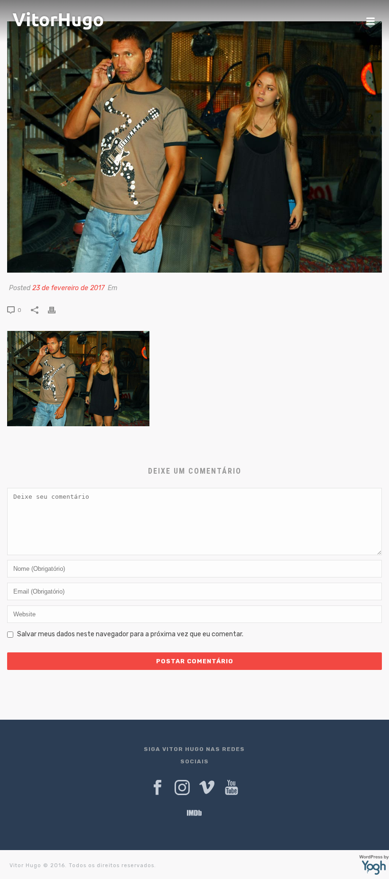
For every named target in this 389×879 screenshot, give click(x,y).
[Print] (56, 310)
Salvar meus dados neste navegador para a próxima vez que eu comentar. (130, 634)
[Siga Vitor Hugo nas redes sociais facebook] (157, 788)
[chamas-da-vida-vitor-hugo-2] (194, 147)
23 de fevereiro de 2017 (68, 288)
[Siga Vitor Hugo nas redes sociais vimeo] (206, 788)
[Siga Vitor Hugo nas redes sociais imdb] (194, 814)
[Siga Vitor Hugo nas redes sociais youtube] (231, 788)
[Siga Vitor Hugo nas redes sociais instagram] (182, 788)
